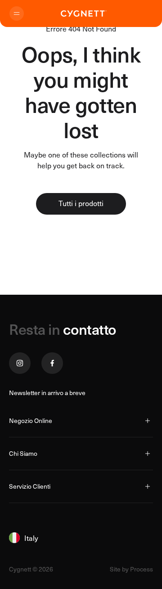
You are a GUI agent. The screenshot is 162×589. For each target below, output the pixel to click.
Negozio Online (30, 420)
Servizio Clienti (29, 486)
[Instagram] (20, 363)
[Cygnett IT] (84, 13)
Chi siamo (23, 453)
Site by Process (131, 569)
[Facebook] (52, 363)
